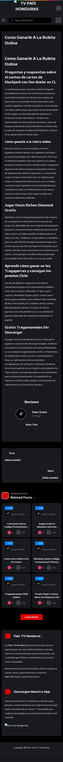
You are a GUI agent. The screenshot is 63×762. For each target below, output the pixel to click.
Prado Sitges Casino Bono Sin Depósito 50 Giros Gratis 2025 (47, 597)
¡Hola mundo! (13, 460)
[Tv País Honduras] (27, 8)
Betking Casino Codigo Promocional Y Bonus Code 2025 (46, 561)
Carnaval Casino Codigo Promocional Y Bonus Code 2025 (16, 526)
